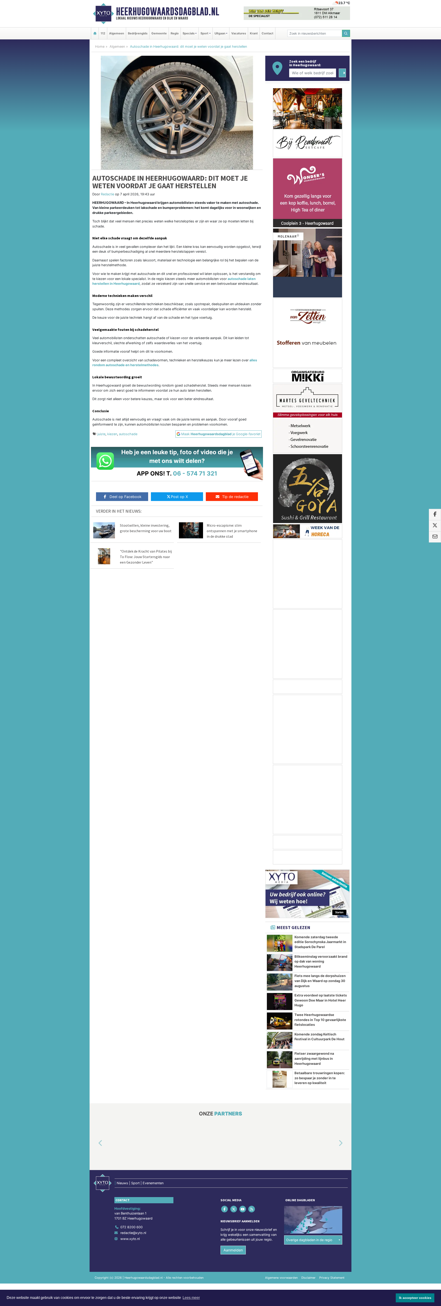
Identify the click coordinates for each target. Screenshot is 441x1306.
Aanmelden (233, 1250)
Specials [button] (189, 33)
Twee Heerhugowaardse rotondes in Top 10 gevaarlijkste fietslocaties (320, 1020)
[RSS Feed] (252, 1209)
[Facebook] (224, 1209)
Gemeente (159, 33)
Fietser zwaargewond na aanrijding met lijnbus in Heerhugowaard (314, 1058)
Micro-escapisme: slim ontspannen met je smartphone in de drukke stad (232, 531)
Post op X (179, 496)
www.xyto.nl (130, 1239)
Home (100, 46)
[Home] (95, 33)
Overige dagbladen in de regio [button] (309, 1240)
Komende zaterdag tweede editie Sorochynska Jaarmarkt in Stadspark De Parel (320, 942)
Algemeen (116, 33)
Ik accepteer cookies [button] (415, 1298)
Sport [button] (204, 33)
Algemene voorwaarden (281, 1277)
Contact (267, 33)
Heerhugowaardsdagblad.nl (167, 11)
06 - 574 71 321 (195, 473)
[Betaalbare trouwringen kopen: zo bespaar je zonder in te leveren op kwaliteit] (280, 1079)
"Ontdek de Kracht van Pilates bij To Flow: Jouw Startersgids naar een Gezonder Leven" (146, 556)
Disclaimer (308, 1277)
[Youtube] (242, 1209)
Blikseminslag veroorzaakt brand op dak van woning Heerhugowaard (320, 961)
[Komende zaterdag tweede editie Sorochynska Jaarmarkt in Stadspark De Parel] (280, 943)
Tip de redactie (235, 496)
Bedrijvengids (137, 33)
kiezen (112, 434)
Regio (175, 33)
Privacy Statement (332, 1277)
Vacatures (238, 33)
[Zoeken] (346, 33)
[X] (233, 1209)
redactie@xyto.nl (133, 1233)
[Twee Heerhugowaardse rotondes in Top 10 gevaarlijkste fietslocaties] (280, 1021)
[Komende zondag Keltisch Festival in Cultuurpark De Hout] (280, 1040)
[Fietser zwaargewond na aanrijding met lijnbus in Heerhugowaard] (280, 1059)
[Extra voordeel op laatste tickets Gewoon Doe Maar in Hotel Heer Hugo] (280, 1001)
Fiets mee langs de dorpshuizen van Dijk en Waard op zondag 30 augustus (320, 981)
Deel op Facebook (125, 496)
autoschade (128, 434)
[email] (435, 536)
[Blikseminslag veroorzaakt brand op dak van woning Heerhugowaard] (280, 962)
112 (103, 33)
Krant (254, 33)
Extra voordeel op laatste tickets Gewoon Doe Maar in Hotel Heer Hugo (320, 1000)
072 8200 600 (131, 1227)
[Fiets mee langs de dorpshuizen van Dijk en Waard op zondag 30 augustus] (280, 982)
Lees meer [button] (191, 1298)
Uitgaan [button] (220, 33)
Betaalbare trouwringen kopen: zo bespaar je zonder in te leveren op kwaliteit (319, 1078)
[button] (95, 1143)
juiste (101, 434)
